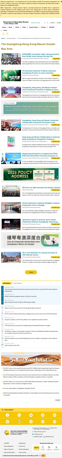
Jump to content (35, 22)
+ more (59, 400)
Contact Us (22, 446)
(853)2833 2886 (38, 436)
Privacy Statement (24, 449)
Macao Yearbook (8, 449)
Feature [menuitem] (43, 27)
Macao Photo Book (9, 452)
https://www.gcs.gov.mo (40, 431)
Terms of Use (22, 452)
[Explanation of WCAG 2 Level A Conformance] (42, 455)
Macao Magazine (9, 446)
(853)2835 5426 (49, 436)
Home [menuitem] (4, 27)
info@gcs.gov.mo (38, 434)
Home (3, 38)
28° (53, 22)
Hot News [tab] (6, 283)
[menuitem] (10, 27)
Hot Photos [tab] (18, 283)
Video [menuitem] (24, 27)
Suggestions (22, 443)
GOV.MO (6, 443)
